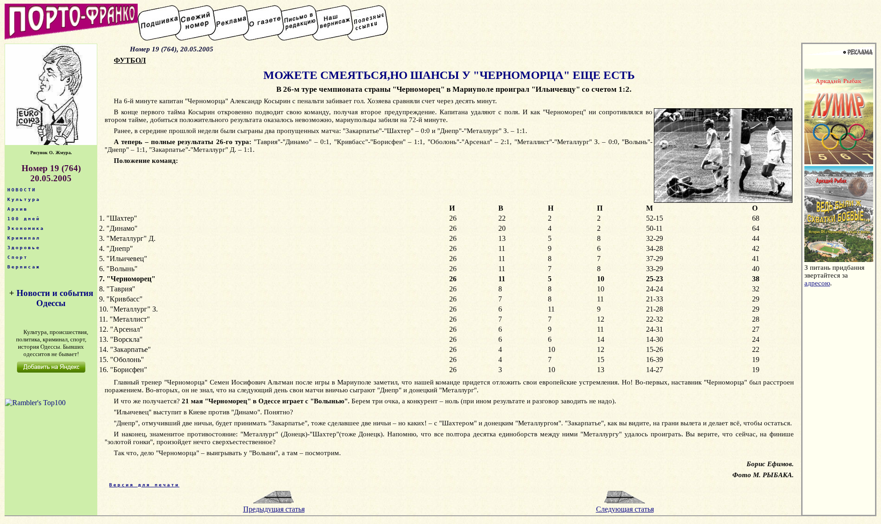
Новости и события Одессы (55, 298)
